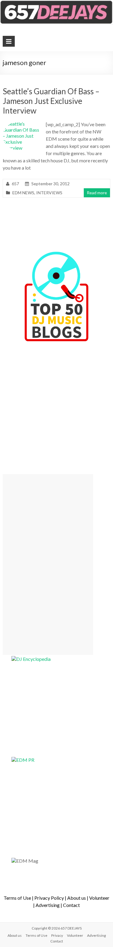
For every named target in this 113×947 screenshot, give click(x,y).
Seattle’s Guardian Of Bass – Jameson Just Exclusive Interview (51, 100)
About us (76, 898)
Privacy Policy (49, 898)
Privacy (57, 935)
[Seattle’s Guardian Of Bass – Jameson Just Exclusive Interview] (22, 124)
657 (15, 183)
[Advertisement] (48, 564)
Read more (97, 192)
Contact (71, 905)
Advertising (48, 905)
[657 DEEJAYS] (56, 3)
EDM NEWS (23, 192)
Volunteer (99, 898)
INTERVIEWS (49, 192)
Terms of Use (17, 898)
